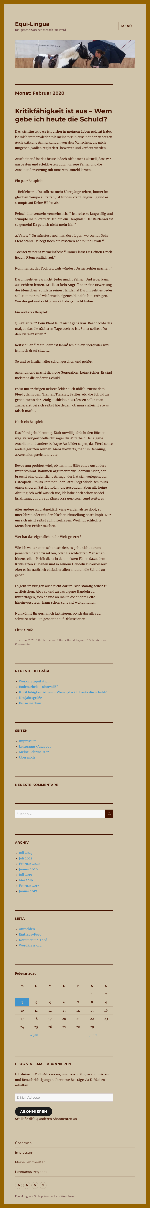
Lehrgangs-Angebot (35, 746)
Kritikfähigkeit (76, 640)
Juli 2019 (25, 875)
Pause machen (30, 703)
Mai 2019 (26, 880)
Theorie (51, 640)
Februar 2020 (29, 864)
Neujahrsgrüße (30, 698)
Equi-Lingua (32, 24)
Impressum (28, 741)
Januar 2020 (28, 869)
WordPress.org (30, 945)
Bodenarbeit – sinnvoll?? (38, 687)
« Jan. (34, 1035)
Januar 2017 (28, 891)
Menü (126, 26)
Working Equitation (34, 681)
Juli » (93, 1035)
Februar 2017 (29, 886)
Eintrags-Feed (30, 934)
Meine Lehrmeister (34, 752)
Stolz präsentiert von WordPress (54, 1196)
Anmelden (27, 929)
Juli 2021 (25, 858)
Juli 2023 (25, 853)
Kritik (41, 640)
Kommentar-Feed (33, 940)
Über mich (27, 757)
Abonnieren (33, 1111)
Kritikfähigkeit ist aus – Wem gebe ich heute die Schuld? (63, 692)
